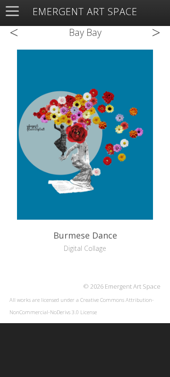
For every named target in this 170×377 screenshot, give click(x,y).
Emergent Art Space (85, 12)
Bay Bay (85, 32)
